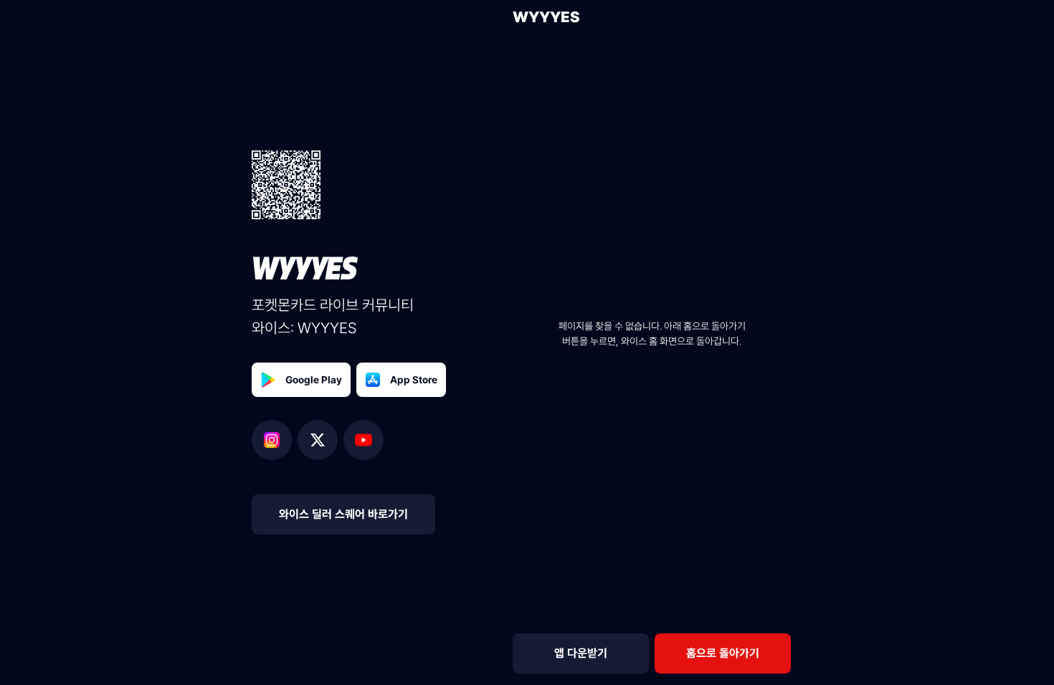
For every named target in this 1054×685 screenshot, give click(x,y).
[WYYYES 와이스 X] (320, 440)
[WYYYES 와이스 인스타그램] (275, 440)
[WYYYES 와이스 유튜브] (363, 440)
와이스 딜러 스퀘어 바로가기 (343, 514)
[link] (723, 653)
